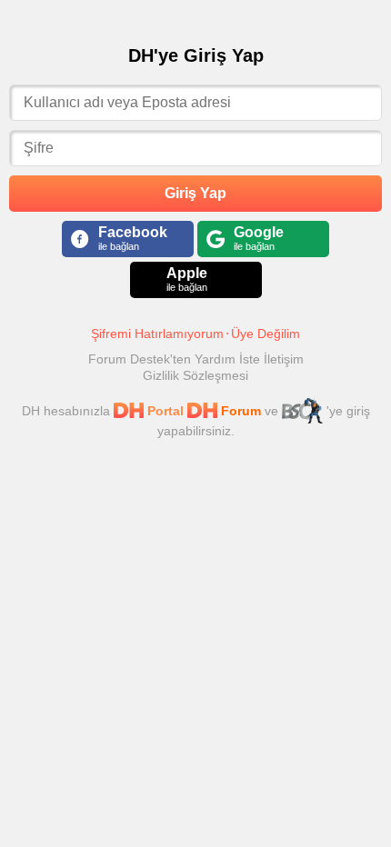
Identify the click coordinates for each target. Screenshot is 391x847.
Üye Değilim (265, 333)
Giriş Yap (195, 193)
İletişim (284, 359)
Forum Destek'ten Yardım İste (176, 359)
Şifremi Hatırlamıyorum (157, 333)
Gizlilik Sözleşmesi (195, 375)
